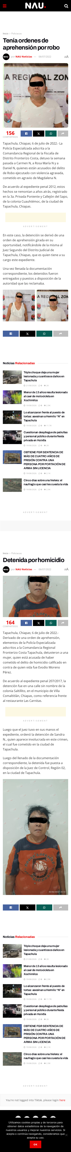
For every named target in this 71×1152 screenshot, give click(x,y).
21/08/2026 (31, 385)
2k (47, 385)
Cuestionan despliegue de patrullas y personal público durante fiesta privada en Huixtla (46, 436)
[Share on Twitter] (38, 134)
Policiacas (16, 33)
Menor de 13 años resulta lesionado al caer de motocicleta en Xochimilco (46, 396)
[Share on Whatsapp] (51, 134)
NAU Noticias (24, 56)
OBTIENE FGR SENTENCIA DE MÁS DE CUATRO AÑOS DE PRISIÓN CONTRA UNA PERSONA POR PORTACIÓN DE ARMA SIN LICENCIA (45, 460)
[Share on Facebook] (26, 134)
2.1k (48, 473)
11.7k (48, 425)
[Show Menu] (4, 5)
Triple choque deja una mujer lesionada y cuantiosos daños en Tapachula (44, 376)
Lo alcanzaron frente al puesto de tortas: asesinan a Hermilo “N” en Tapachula (44, 416)
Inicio (5, 33)
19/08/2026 (31, 405)
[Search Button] (66, 5)
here (62, 1100)
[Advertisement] (35, 20)
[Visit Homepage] (35, 5)
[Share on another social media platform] (63, 134)
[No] (66, 1135)
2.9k (48, 405)
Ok (35, 1144)
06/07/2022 (45, 56)
